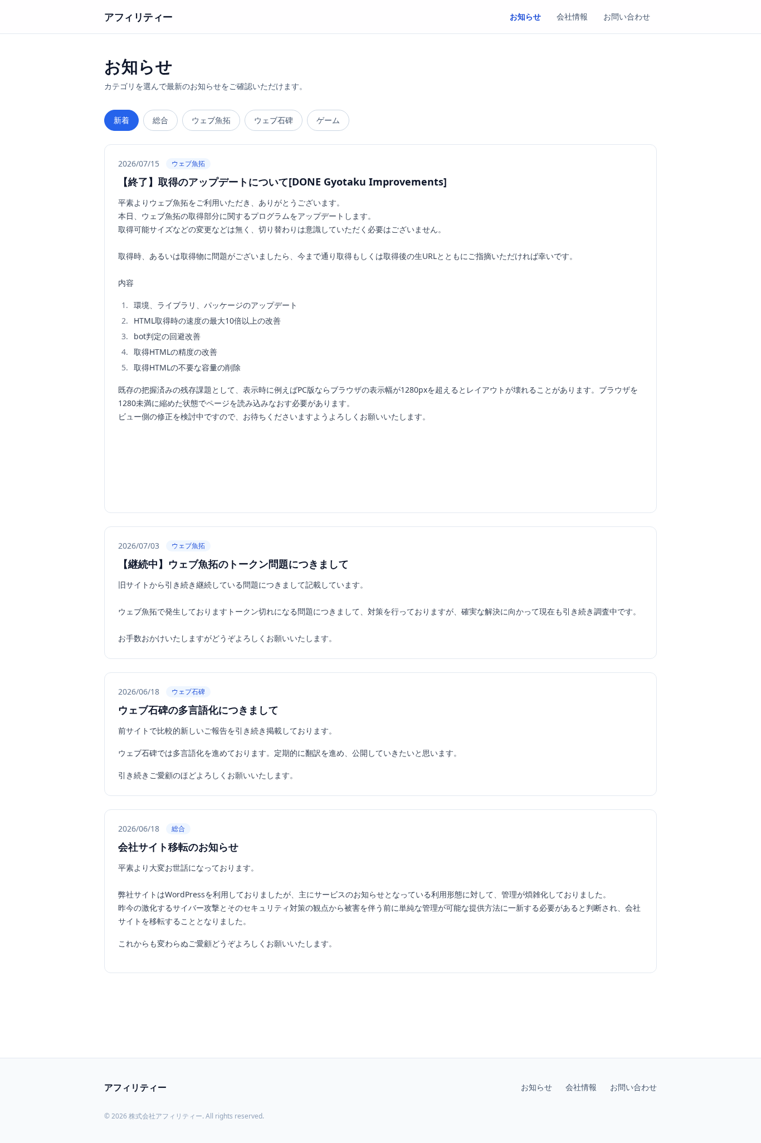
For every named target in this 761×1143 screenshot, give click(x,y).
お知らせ (525, 16)
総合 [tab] (160, 120)
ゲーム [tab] (328, 120)
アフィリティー (138, 16)
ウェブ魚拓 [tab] (211, 120)
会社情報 (572, 16)
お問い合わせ (626, 16)
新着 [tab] (121, 120)
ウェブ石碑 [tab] (273, 120)
